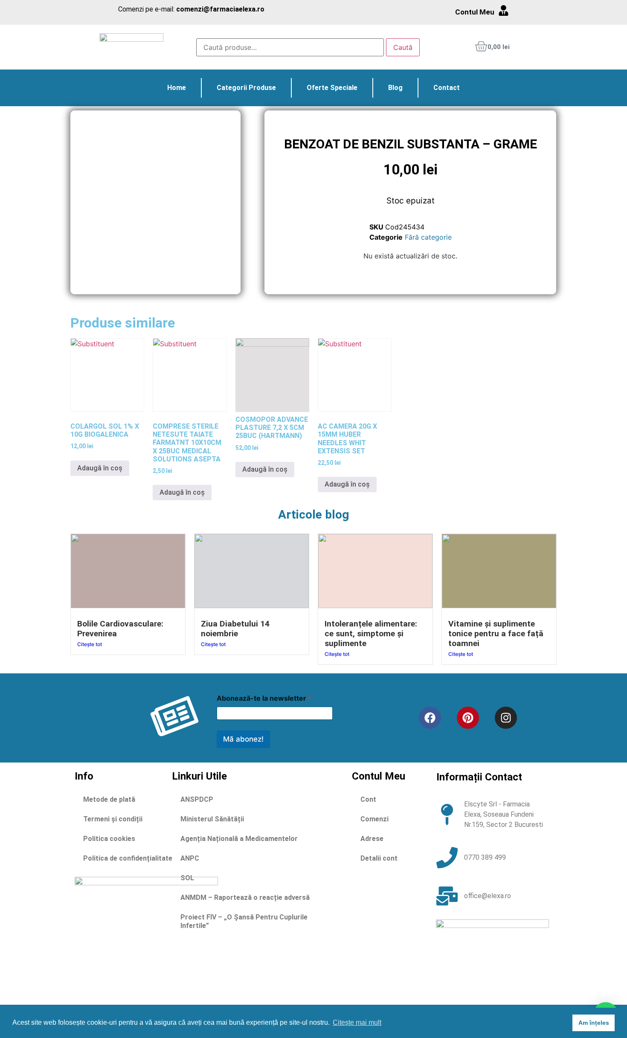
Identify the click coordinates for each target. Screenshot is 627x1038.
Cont (368, 799)
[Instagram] (506, 718)
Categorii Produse (246, 88)
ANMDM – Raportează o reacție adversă (245, 897)
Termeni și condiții (112, 819)
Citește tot (89, 644)
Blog (395, 88)
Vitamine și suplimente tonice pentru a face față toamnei (495, 633)
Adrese (371, 839)
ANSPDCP (196, 799)
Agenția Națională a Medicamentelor (239, 839)
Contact (446, 88)
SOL (187, 878)
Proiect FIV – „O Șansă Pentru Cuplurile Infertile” (244, 921)
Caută (402, 47)
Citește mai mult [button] (357, 1022)
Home (176, 88)
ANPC (189, 858)
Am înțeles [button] (593, 1022)
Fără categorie (428, 237)
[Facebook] (430, 718)
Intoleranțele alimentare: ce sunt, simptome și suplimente (371, 633)
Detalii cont (379, 858)
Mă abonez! (243, 739)
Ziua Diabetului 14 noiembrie (235, 628)
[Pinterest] (468, 718)
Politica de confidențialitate (127, 858)
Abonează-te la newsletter (264, 698)
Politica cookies (109, 839)
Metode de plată (109, 799)
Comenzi (374, 819)
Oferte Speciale (332, 88)
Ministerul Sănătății (212, 819)
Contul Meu (474, 12)
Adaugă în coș (99, 468)
